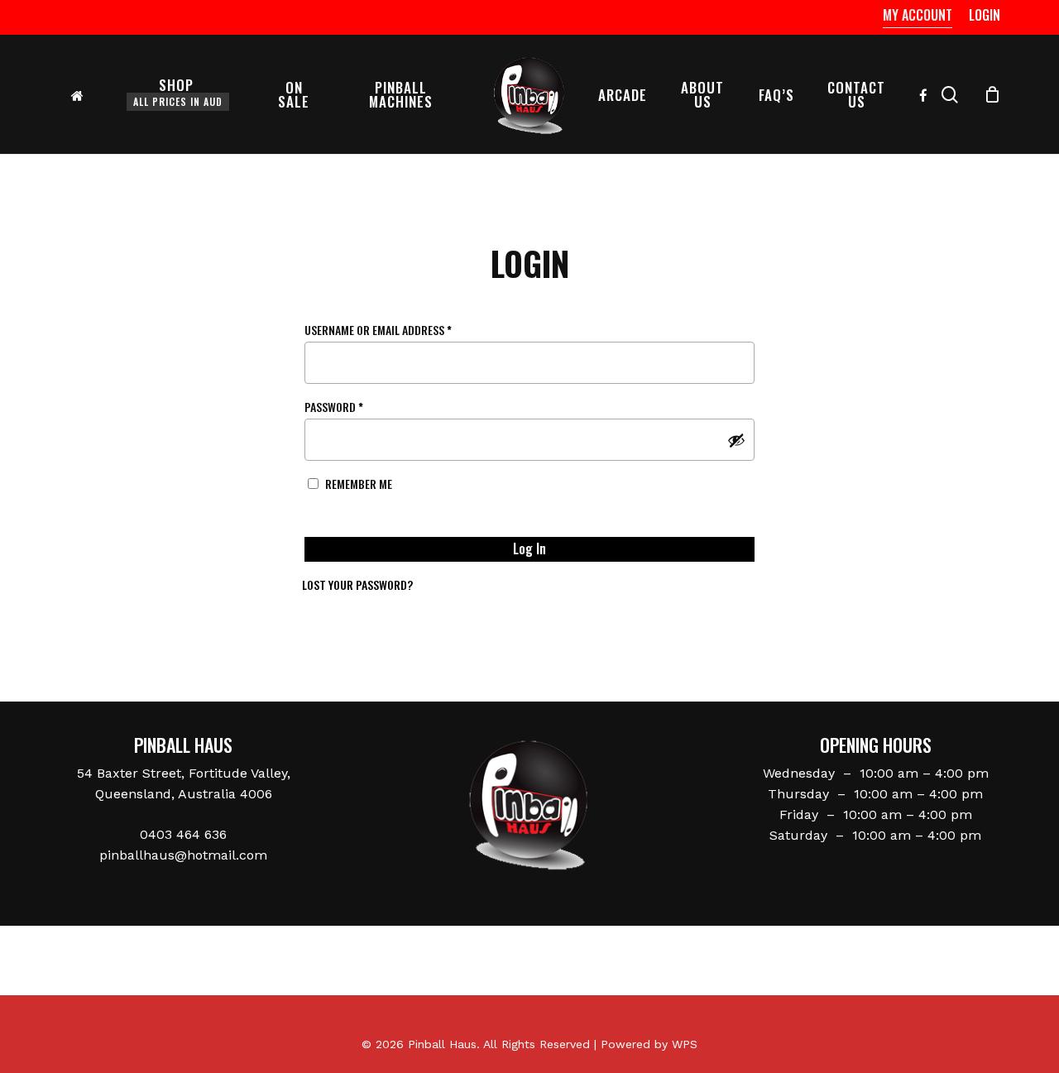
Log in (529, 548)
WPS (684, 1044)
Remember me (358, 483)
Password (356, 406)
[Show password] (736, 440)
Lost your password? (357, 584)
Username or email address (400, 329)
